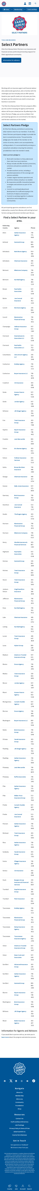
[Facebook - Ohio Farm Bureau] (5, 1081)
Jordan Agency (19, 402)
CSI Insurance (18, 383)
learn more (5, 1037)
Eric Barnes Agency (20, 448)
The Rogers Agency (20, 514)
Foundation (19, 1105)
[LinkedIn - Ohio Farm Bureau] (16, 1081)
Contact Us (19, 1118)
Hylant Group (18, 645)
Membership (18, 9)
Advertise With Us (19, 1132)
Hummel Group (19, 242)
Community (19, 1102)
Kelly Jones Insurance (21, 486)
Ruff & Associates (20, 777)
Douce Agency (19, 664)
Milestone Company (20, 270)
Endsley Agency (19, 364)
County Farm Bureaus (19, 1135)
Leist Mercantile (19, 439)
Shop (19, 1109)
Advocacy (19, 1099)
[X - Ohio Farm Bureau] (11, 1081)
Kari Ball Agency (19, 280)
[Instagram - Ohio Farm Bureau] (21, 1081)
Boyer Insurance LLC (21, 373)
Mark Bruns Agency (20, 251)
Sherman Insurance (20, 261)
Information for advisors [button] (11, 60)
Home (7, 9)
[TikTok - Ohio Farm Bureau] (33, 1081)
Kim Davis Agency (20, 308)
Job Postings (19, 1125)
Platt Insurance (19, 899)
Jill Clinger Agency (20, 411)
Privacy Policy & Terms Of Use (19, 1128)
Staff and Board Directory (19, 1122)
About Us (19, 1092)
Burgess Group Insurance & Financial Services (21, 882)
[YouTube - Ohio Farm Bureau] (27, 1081)
